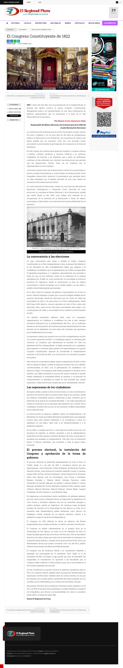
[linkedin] (11, 41)
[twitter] (18, 41)
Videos (29, 2)
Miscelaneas (94, 23)
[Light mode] (117, 2)
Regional (41, 651)
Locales (27, 23)
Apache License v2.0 (50, 653)
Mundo (68, 23)
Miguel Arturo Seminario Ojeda (41, 29)
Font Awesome (11, 656)
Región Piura (41, 23)
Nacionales (56, 23)
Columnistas (110, 23)
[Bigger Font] (20, 109)
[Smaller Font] (8, 109)
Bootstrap (9, 653)
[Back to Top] (1, 666)
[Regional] (27, 11)
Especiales (80, 23)
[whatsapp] (15, 41)
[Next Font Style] (20, 112)
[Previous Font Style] (8, 112)
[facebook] (8, 41)
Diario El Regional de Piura (11, 2)
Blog (39, 2)
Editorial (15, 23)
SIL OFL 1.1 (28, 656)
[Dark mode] (120, 2)
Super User (11, 44)
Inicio (7, 23)
